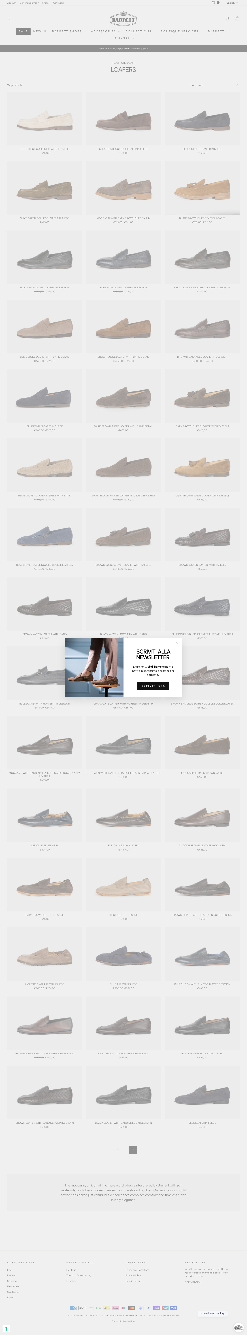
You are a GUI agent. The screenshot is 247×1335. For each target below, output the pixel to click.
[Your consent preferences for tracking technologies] (6, 1328)
